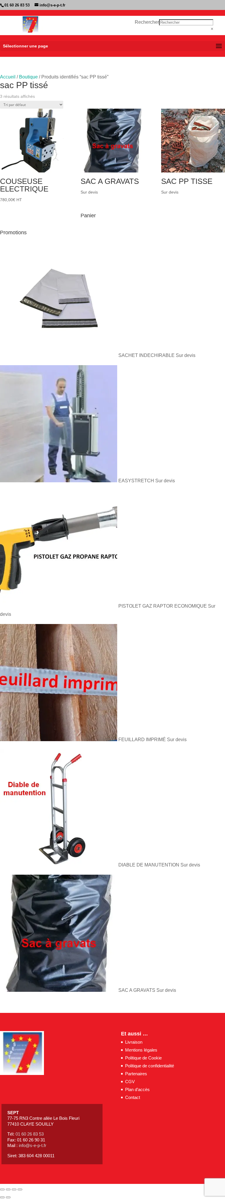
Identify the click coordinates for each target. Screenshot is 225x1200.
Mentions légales (141, 1049)
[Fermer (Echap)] (20, 1189)
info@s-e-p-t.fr (32, 1145)
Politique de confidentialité (149, 1065)
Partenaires (136, 1073)
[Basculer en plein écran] (8, 1189)
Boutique (28, 76)
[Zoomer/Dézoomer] (2, 1189)
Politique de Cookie (143, 1057)
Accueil (8, 76)
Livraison (133, 1042)
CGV (130, 1081)
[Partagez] (14, 1189)
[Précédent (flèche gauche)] (2, 1197)
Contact (132, 1097)
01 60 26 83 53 (17, 5)
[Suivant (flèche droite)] (8, 1197)
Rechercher (147, 22)
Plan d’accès (137, 1089)
